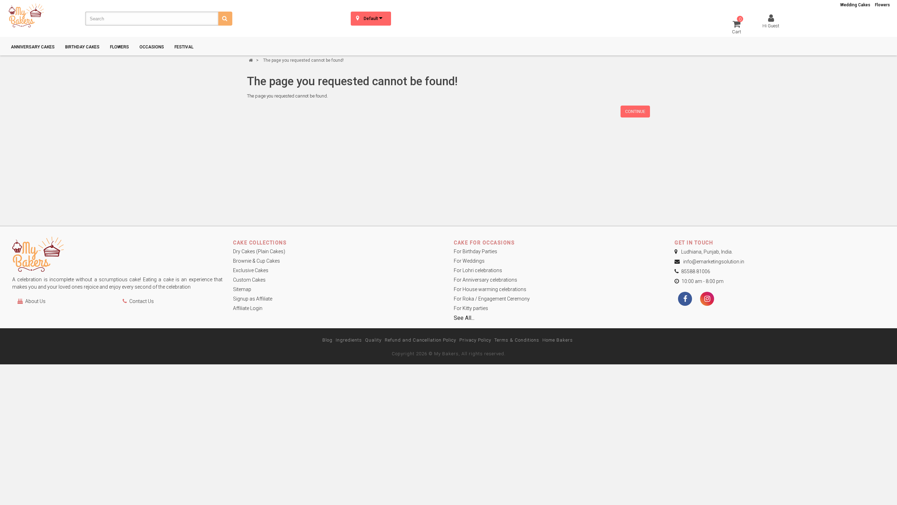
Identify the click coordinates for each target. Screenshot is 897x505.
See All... (464, 318)
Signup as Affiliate (252, 299)
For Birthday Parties (475, 251)
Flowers (882, 4)
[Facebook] (685, 299)
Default (371, 18)
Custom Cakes (249, 280)
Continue (635, 111)
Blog (327, 340)
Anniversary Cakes (33, 47)
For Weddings (469, 261)
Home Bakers (557, 340)
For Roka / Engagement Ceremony (492, 299)
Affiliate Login (247, 308)
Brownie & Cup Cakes (256, 261)
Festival (183, 47)
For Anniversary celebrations (485, 280)
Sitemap (242, 289)
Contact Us (141, 301)
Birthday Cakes (82, 47)
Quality (373, 340)
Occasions (151, 47)
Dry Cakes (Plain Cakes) (259, 251)
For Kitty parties (471, 308)
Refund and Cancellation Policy (420, 340)
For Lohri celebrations (478, 270)
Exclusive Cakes (250, 270)
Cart (736, 26)
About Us (35, 301)
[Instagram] (707, 299)
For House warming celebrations (490, 289)
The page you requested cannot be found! (303, 60)
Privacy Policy (475, 340)
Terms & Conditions (516, 340)
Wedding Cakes (855, 4)
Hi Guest (770, 25)
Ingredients (349, 340)
